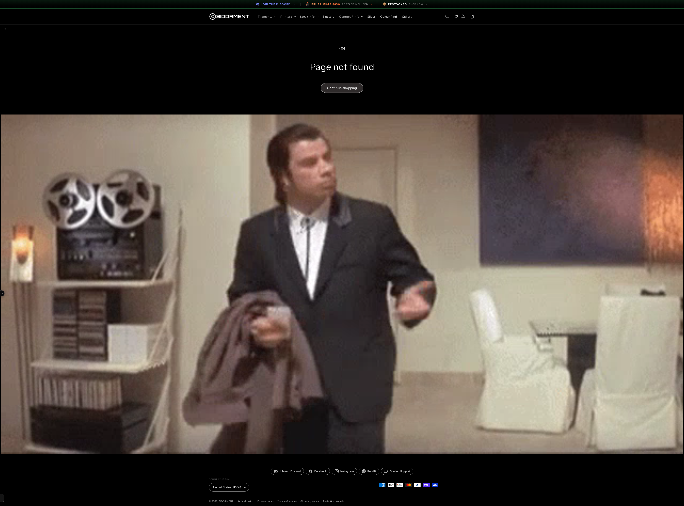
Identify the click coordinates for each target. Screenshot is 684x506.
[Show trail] (5, 28)
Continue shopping (342, 88)
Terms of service (287, 501)
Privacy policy (265, 501)
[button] (266, 16)
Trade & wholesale (333, 501)
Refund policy (246, 501)
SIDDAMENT (226, 501)
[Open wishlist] (456, 16)
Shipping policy (309, 501)
